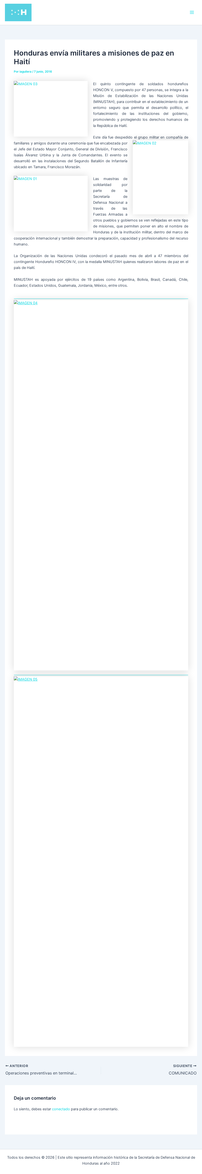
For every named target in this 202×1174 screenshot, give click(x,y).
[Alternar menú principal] (192, 12)
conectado (61, 1109)
